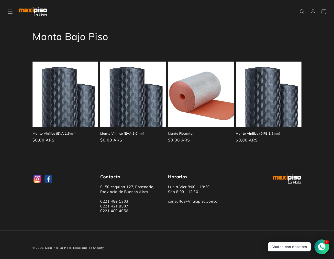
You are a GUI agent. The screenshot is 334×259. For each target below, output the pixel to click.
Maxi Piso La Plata (58, 247)
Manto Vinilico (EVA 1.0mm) (122, 133)
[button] (10, 11)
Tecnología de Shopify (88, 247)
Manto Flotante (180, 133)
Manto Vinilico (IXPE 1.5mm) (258, 133)
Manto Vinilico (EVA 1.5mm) (55, 133)
